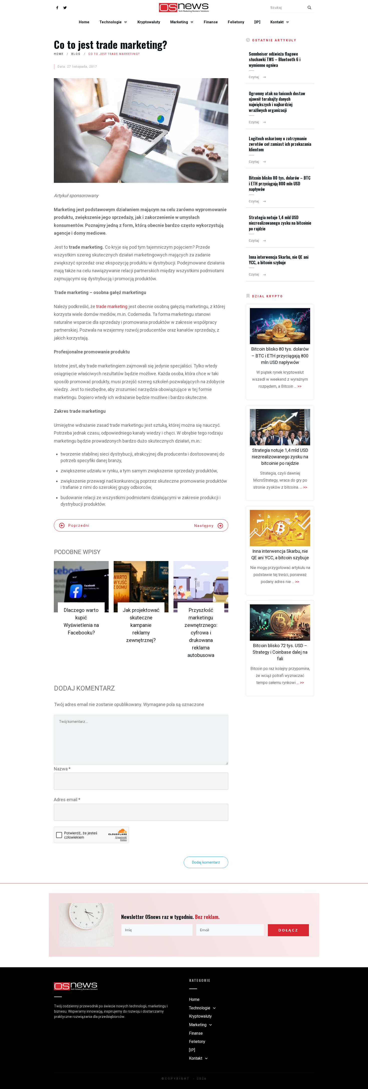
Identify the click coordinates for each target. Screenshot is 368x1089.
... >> (297, 386)
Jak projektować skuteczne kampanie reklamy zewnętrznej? (141, 625)
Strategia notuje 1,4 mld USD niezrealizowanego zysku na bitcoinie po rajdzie (280, 223)
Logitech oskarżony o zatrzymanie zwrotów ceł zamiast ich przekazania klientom (280, 144)
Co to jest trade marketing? (110, 44)
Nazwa (62, 768)
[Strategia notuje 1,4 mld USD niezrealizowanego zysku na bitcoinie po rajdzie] (280, 427)
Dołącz (288, 930)
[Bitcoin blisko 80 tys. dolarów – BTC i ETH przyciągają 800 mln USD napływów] (280, 326)
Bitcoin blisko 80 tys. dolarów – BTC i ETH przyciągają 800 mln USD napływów (279, 183)
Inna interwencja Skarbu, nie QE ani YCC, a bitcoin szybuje (278, 259)
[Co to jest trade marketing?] (141, 130)
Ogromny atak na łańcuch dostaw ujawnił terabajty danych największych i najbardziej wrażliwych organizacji (277, 101)
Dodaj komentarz (206, 862)
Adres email (67, 799)
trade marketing (111, 306)
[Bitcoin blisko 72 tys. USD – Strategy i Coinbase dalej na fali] (280, 622)
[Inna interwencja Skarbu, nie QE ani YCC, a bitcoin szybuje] (280, 528)
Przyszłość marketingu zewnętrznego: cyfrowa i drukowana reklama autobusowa (201, 632)
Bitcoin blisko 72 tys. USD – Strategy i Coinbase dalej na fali (280, 652)
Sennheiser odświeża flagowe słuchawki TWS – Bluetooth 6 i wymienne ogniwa (274, 59)
